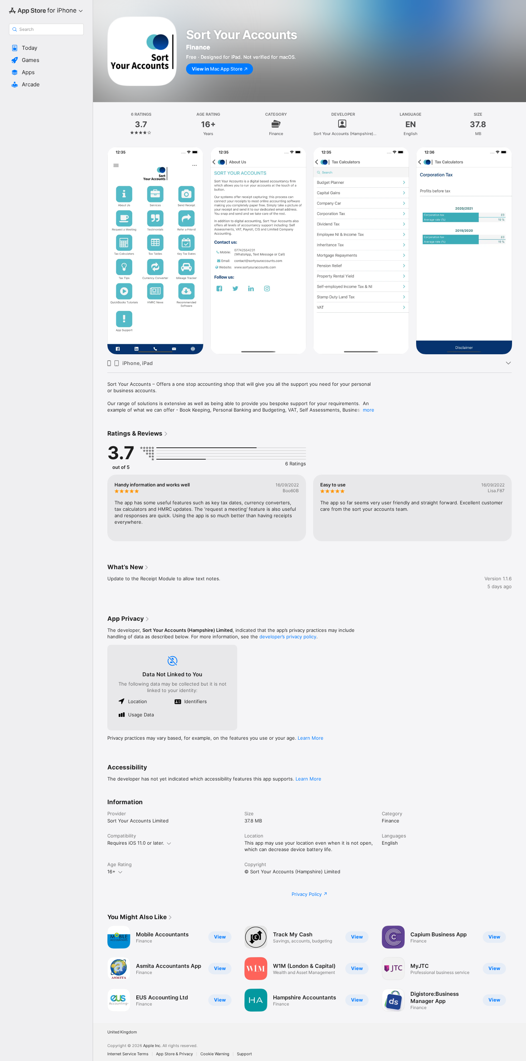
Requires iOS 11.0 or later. (135, 843)
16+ (111, 871)
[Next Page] (519, 250)
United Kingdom (122, 1032)
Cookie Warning (214, 1054)
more (368, 410)
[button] (46, 48)
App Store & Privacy (174, 1054)
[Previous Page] (100, 250)
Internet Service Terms (127, 1054)
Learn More (310, 738)
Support (244, 1054)
